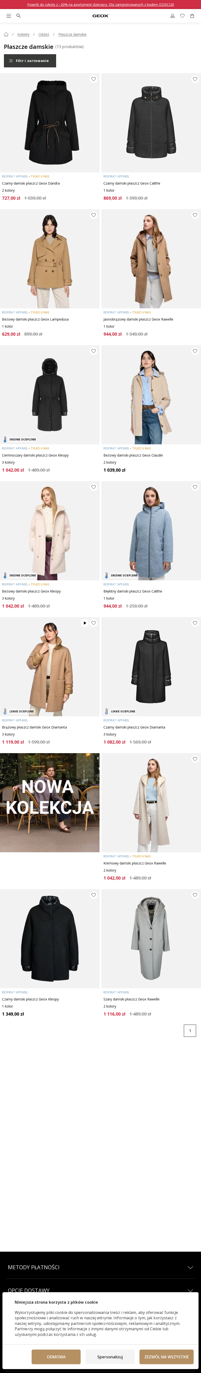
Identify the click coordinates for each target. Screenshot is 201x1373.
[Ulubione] (182, 16)
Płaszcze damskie (72, 34)
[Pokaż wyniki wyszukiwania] (19, 16)
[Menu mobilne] (9, 16)
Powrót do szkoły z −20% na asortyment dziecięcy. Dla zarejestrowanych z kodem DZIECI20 (100, 4)
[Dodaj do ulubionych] (94, 79)
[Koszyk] (192, 16)
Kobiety (23, 34)
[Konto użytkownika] (173, 16)
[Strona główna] (6, 34)
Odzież (43, 34)
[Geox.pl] (100, 16)
